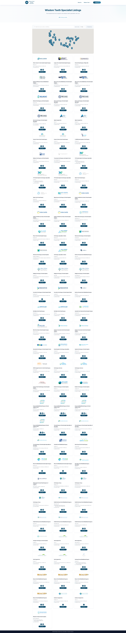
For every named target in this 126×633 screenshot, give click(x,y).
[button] (71, 38)
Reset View (90, 26)
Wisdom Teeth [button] (86, 2)
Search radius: (77, 26)
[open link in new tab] (41, 70)
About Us (79, 2)
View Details (41, 71)
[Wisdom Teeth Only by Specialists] (29, 2)
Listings (96, 2)
